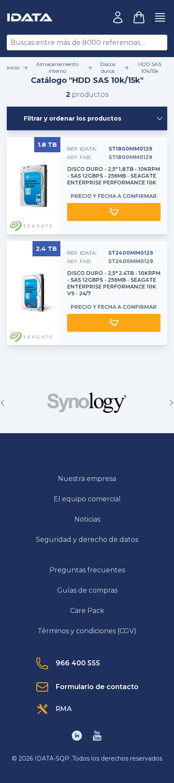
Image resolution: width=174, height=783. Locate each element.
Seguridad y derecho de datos (87, 540)
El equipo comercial (87, 499)
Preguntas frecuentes (87, 570)
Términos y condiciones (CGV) (87, 631)
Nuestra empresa (87, 479)
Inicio (13, 67)
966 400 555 (78, 663)
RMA (64, 709)
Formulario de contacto (97, 687)
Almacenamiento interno (57, 67)
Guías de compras (87, 590)
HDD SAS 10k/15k (149, 67)
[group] (87, 403)
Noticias (87, 519)
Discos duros (107, 67)
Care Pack (87, 611)
